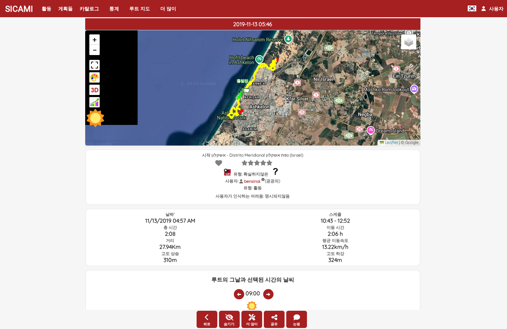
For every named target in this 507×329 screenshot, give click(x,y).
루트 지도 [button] (139, 9)
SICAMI (19, 9)
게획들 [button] (65, 9)
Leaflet (391, 142)
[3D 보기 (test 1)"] (94, 90)
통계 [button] (114, 9)
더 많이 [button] (168, 9)
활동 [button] (46, 9)
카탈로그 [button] (89, 9)
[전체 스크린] (94, 65)
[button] (492, 8)
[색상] (94, 77)
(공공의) (272, 180)
